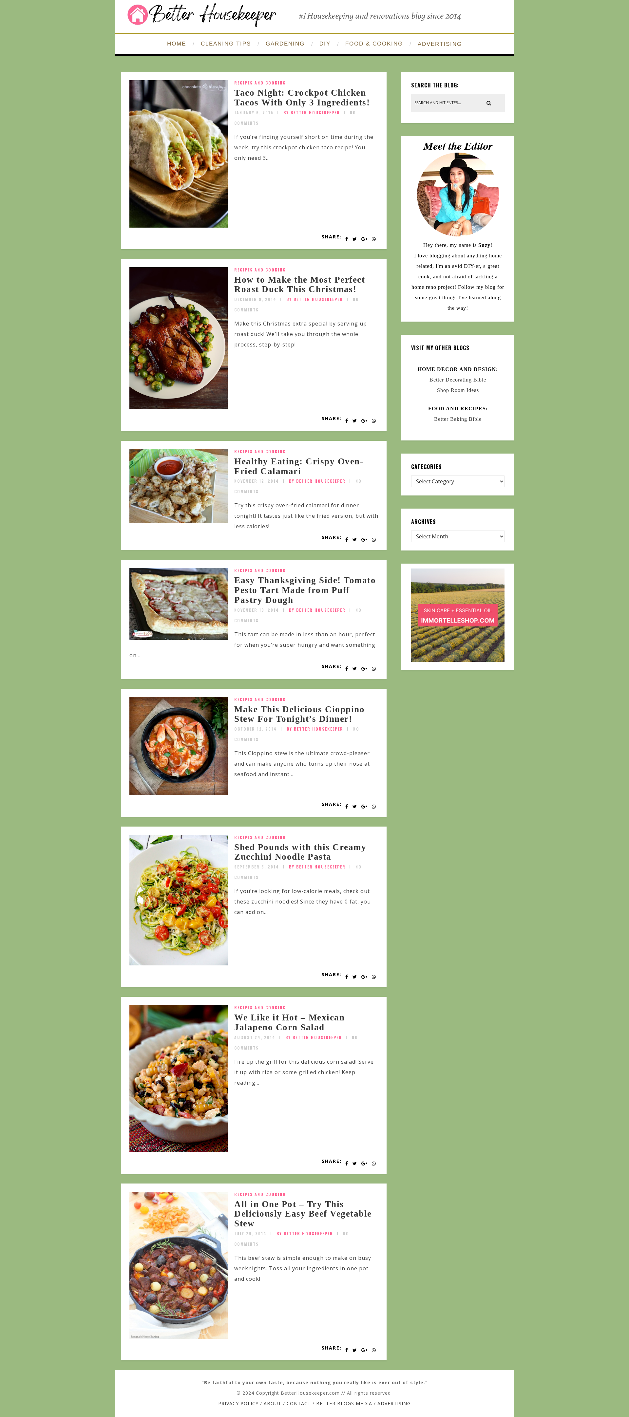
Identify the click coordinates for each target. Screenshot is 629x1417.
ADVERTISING (440, 44)
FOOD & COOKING (374, 44)
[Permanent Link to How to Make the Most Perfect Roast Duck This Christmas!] (178, 407)
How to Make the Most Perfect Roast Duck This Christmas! (299, 284)
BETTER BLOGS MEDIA (344, 1403)
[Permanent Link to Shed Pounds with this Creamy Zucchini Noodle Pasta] (178, 963)
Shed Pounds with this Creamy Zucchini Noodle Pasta (300, 852)
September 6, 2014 (256, 866)
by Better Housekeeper (311, 112)
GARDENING (285, 44)
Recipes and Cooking (260, 82)
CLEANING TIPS (226, 44)
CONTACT (299, 1403)
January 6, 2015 (254, 112)
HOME (176, 44)
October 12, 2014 (255, 729)
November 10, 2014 (256, 610)
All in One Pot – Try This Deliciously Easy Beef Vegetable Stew (303, 1213)
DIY (325, 44)
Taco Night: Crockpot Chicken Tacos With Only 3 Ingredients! (302, 97)
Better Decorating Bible (457, 379)
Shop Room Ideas (458, 390)
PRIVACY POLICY (238, 1403)
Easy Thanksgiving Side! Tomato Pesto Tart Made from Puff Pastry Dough (305, 590)
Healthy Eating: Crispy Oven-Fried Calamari (298, 466)
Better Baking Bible (458, 419)
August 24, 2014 (255, 1037)
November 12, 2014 (256, 481)
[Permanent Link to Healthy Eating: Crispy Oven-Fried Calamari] (178, 520)
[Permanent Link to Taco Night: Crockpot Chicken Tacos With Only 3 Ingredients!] (178, 225)
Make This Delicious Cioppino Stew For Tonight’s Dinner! (299, 714)
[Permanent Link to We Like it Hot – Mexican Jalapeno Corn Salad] (178, 1150)
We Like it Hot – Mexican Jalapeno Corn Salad (289, 1022)
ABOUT (272, 1403)
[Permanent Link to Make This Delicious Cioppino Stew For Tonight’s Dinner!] (178, 793)
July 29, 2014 (250, 1233)
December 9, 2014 (255, 299)
